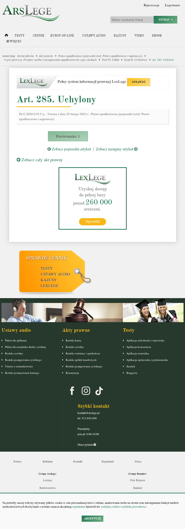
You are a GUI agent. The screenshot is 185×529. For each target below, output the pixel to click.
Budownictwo (48, 488)
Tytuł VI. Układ (110, 60)
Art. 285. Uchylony (163, 60)
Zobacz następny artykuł (115, 148)
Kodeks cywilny (14, 353)
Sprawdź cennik (46, 258)
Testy (19, 35)
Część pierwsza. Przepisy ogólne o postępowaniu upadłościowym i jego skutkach (50, 60)
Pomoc (17, 461)
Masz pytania (85, 444)
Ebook (157, 35)
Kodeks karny (73, 340)
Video (139, 35)
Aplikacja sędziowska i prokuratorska (147, 360)
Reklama (48, 461)
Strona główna (25, 56)
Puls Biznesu (137, 480)
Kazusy (120, 35)
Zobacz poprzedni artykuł (71, 148)
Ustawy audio (94, 35)
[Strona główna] (6, 36)
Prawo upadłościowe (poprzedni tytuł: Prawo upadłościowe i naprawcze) (100, 56)
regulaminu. (79, 506)
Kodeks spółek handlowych (81, 360)
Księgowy (132, 373)
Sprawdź (93, 221)
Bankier (137, 488)
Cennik (38, 35)
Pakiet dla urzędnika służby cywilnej (25, 347)
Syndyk (130, 366)
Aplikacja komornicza (138, 347)
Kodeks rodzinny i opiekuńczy (83, 353)
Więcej (15, 41)
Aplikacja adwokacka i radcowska (145, 340)
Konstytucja (72, 373)
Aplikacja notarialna (137, 353)
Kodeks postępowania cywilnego (23, 360)
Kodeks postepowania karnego (22, 373)
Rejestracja (151, 5)
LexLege (50, 285)
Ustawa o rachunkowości (19, 366)
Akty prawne (46, 56)
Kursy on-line (62, 35)
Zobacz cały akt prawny (41, 159)
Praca (138, 461)
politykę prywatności (134, 506)
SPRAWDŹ (138, 82)
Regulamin (108, 461)
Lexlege (47, 480)
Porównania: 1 (68, 136)
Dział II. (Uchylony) (135, 60)
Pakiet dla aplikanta (16, 340)
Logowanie (172, 5)
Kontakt (77, 461)
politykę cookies (110, 506)
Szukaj (165, 19)
